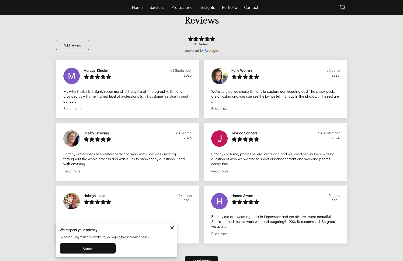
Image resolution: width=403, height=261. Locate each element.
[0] (342, 7)
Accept (88, 248)
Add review (72, 45)
